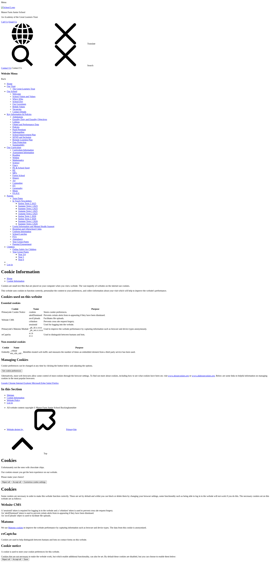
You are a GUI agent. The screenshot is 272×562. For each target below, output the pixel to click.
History (15, 178)
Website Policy (13, 400)
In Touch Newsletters (22, 201)
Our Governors (19, 104)
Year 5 (21, 257)
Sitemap (10, 395)
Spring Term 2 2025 (27, 203)
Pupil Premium (19, 129)
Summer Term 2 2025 (28, 208)
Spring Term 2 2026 (27, 219)
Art (13, 180)
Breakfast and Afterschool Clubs (27, 229)
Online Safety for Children (24, 249)
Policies (15, 127)
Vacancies (16, 109)
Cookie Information (15, 281)
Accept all (17, 482)
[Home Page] (8, 7)
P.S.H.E (16, 193)
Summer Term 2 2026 (28, 224)
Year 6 (21, 259)
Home (9, 84)
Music (15, 191)
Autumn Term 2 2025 (28, 213)
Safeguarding (18, 132)
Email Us (12, 22)
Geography (17, 188)
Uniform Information (21, 231)
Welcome (16, 94)
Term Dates (17, 198)
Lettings (16, 122)
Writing (15, 157)
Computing (17, 183)
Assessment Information (23, 152)
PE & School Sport (21, 168)
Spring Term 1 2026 (27, 216)
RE (13, 170)
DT (14, 185)
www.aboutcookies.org (178, 376)
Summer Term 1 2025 (28, 206)
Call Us (4, 22)
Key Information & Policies (19, 114)
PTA (14, 236)
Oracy (15, 165)
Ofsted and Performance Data (25, 124)
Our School (12, 91)
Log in (10, 264)
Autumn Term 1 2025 (28, 211)
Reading (16, 155)
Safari (49, 383)
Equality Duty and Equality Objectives (29, 119)
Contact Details (19, 112)
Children (11, 247)
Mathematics (18, 160)
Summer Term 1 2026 (28, 221)
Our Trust (11, 86)
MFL (14, 173)
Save (26, 559)
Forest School (18, 175)
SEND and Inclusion (21, 137)
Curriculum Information (23, 150)
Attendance (17, 239)
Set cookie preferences (11, 371)
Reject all (6, 482)
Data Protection (19, 142)
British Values (18, 106)
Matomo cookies (15, 527)
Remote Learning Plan (22, 140)
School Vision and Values (23, 96)
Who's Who (17, 99)
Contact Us (6, 68)
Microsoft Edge (39, 383)
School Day (17, 101)
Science (15, 163)
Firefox (55, 383)
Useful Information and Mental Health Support (33, 226)
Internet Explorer (24, 383)
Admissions (17, 117)
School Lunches (19, 234)
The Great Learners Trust (23, 89)
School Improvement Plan (24, 134)
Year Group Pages (20, 242)
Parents (10, 196)
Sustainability (18, 145)
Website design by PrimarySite (42, 429)
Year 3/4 (22, 254)
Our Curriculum (14, 147)
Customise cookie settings (35, 482)
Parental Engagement (21, 244)
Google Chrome (8, 383)
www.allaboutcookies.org (203, 376)
